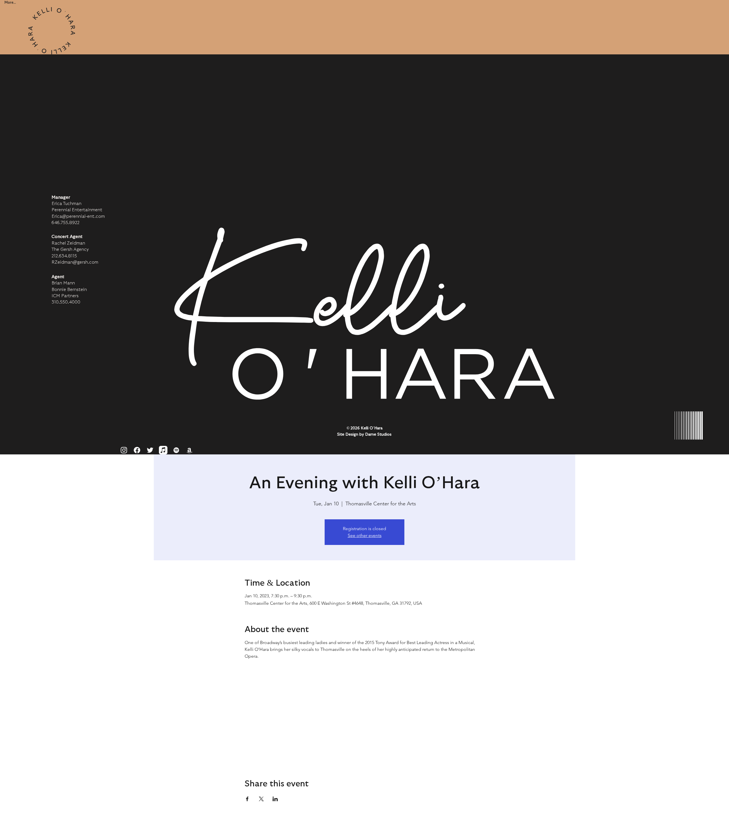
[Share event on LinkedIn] (275, 799)
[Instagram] (124, 450)
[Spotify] (176, 450)
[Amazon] (189, 450)
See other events (365, 535)
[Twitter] (150, 450)
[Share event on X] (261, 799)
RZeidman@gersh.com (75, 262)
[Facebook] (137, 450)
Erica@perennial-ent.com (78, 216)
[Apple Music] (163, 450)
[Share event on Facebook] (247, 799)
